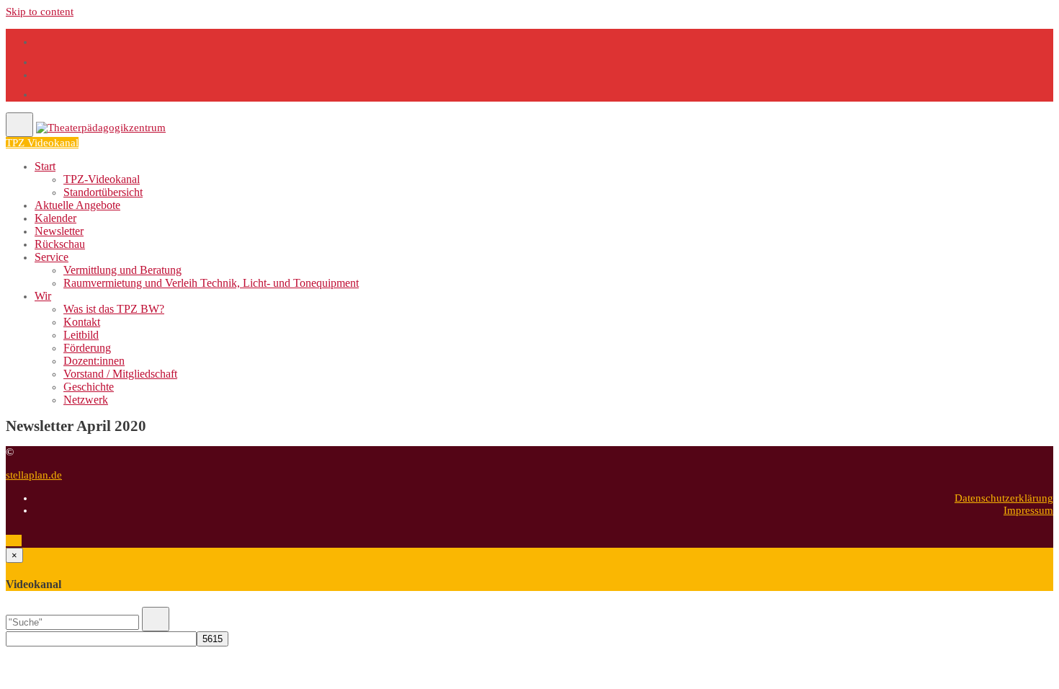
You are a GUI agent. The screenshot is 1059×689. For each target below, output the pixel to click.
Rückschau (60, 244)
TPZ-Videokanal (101, 179)
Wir (43, 296)
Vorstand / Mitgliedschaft (120, 374)
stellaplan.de (34, 475)
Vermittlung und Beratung (122, 270)
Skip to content (39, 11)
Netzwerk (85, 400)
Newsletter (59, 231)
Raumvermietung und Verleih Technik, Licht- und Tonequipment (211, 283)
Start (45, 166)
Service (51, 257)
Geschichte (88, 387)
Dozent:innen (94, 361)
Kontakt (81, 322)
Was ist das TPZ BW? (113, 309)
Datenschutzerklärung (1004, 498)
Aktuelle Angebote (77, 205)
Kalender (55, 218)
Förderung (87, 348)
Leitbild (81, 335)
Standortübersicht (103, 192)
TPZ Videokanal (42, 142)
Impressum (1028, 510)
